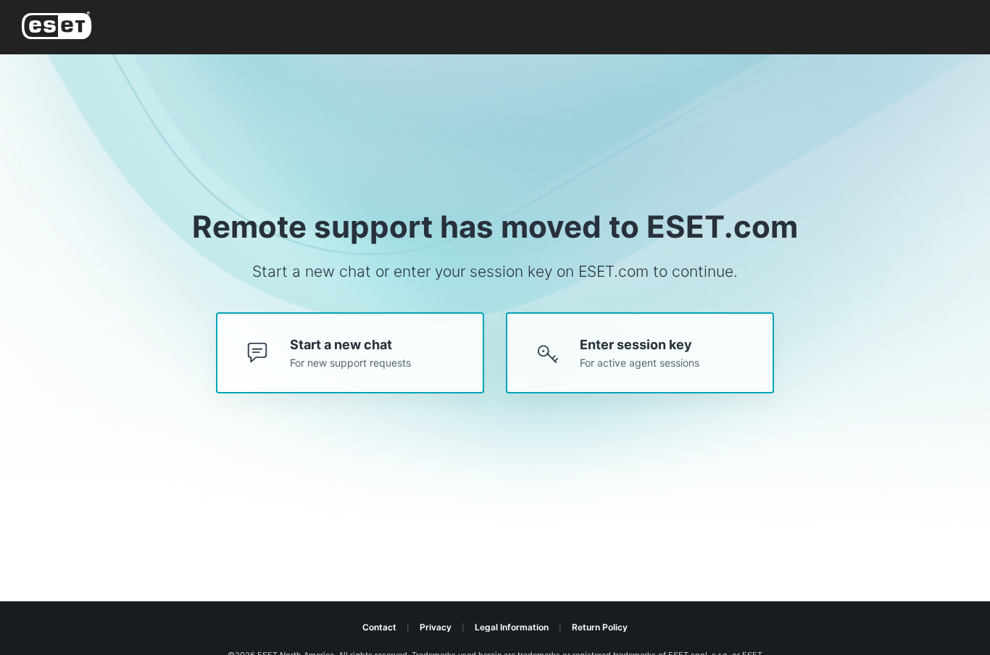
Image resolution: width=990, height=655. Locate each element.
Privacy (436, 627)
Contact (379, 627)
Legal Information (512, 627)
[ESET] (59, 27)
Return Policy (600, 627)
